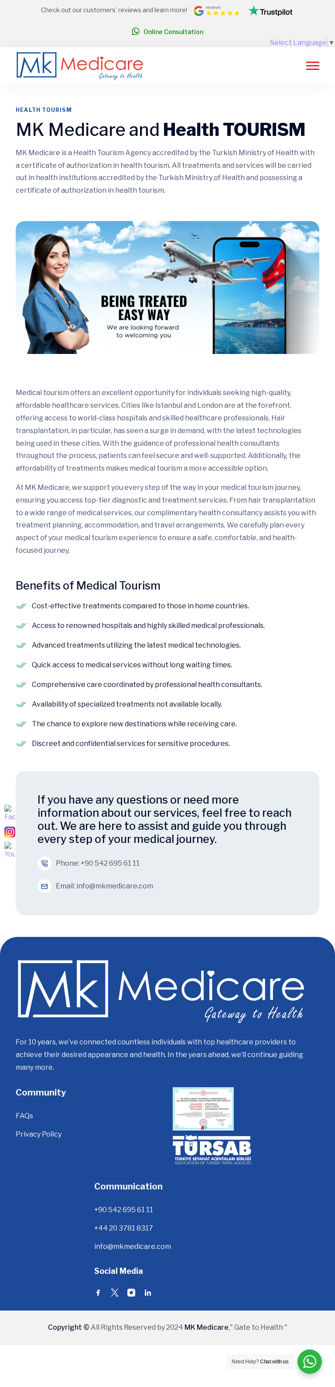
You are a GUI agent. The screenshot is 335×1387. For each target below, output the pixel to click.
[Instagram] (9, 832)
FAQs (24, 1116)
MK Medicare (206, 1327)
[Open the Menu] (312, 65)
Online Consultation (173, 31)
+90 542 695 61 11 (110, 863)
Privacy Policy (39, 1134)
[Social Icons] (98, 1294)
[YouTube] (9, 851)
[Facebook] (9, 813)
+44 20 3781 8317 (123, 1228)
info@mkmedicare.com (114, 886)
